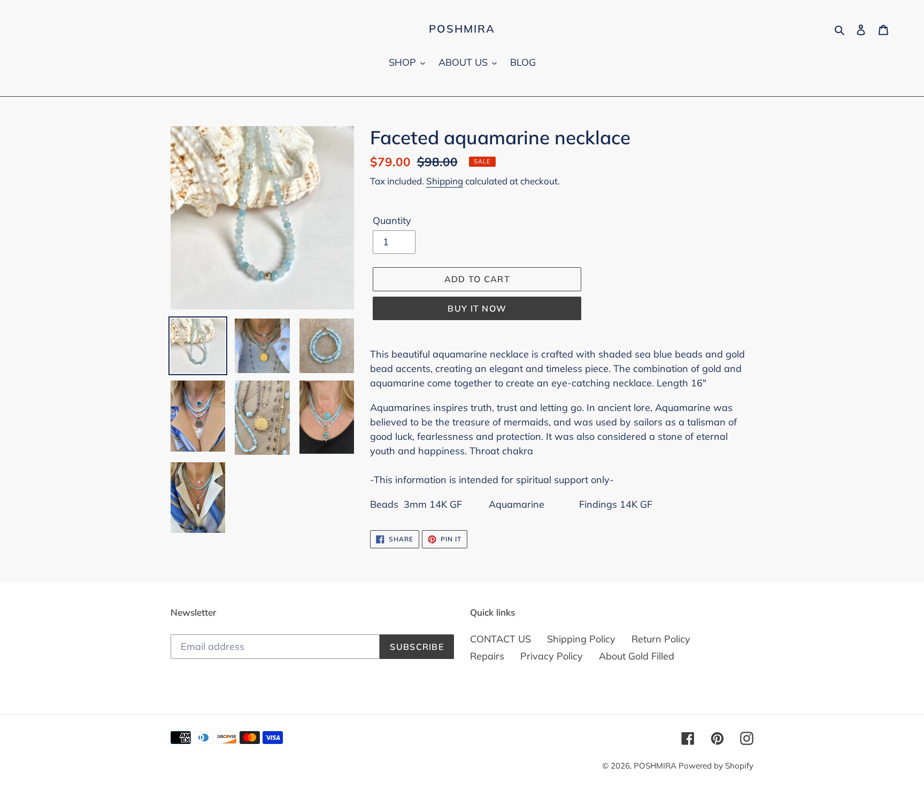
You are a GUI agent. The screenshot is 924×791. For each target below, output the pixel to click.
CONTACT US (500, 639)
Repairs (487, 656)
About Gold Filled (636, 656)
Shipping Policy (581, 639)
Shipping (444, 181)
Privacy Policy (551, 656)
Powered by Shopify (716, 766)
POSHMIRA (462, 28)
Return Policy (661, 639)
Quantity (392, 220)
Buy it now (477, 308)
